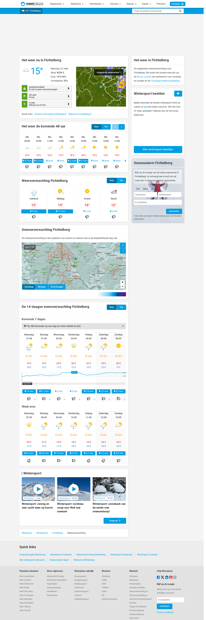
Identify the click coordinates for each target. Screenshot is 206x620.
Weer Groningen (26, 595)
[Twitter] (162, 578)
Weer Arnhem (25, 580)
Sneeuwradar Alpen (59, 560)
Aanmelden (174, 211)
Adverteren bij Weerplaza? (140, 599)
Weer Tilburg (24, 606)
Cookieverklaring (136, 614)
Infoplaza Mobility (137, 587)
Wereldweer (96, 4)
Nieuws (131, 4)
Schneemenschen (109, 599)
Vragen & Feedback (137, 606)
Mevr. (145, 189)
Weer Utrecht (25, 610)
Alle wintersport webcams (32, 560)
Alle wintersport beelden (158, 149)
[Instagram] (174, 578)
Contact (77, 595)
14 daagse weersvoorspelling (165, 80)
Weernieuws (52, 595)
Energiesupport (81, 580)
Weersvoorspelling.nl (138, 595)
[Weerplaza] (32, 4)
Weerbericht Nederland (57, 580)
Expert (145, 4)
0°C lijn (74, 372)
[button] (101, 86)
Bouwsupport (80, 576)
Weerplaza (133, 580)
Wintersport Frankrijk (147, 554)
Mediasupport (80, 584)
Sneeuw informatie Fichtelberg (49, 114)
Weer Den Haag (26, 591)
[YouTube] (170, 578)
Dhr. (138, 189)
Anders (154, 189)
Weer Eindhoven (26, 584)
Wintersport (32, 473)
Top (106, 126)
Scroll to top (201, 615)
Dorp (96, 126)
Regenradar (56, 4)
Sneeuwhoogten (54, 587)
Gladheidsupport (81, 599)
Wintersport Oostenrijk (121, 554)
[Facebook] (158, 578)
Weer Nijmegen (25, 599)
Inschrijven (164, 606)
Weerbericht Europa (55, 576)
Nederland (76, 4)
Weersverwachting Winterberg (91, 554)
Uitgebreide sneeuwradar (108, 72)
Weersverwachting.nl (138, 591)
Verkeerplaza (135, 584)
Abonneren (134, 618)
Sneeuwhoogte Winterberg (32, 554)
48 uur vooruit (144, 76)
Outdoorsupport (81, 591)
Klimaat (114, 4)
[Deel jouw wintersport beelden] (178, 93)
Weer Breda (24, 587)
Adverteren (79, 587)
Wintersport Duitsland (61, 554)
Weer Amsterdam (26, 576)
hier (146, 106)
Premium (161, 4)
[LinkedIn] (166, 578)
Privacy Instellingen (165, 612)
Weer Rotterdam (26, 603)
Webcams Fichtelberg (79, 114)
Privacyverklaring (136, 610)
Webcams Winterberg (84, 560)
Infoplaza (106, 576)
